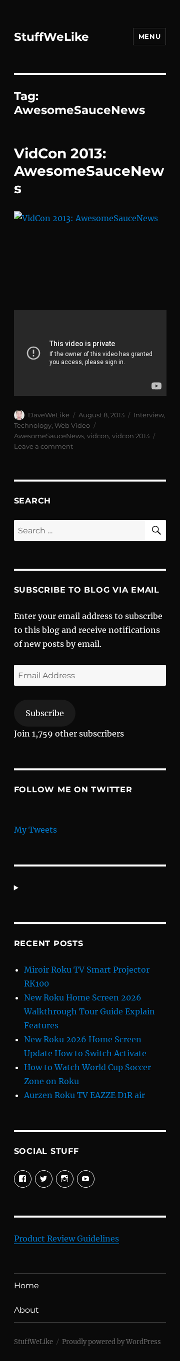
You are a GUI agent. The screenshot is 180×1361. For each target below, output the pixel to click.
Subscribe (45, 713)
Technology (33, 425)
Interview (149, 415)
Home (26, 1285)
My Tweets (35, 830)
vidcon (98, 436)
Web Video (72, 425)
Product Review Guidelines (66, 1238)
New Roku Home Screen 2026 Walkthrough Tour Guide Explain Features (89, 1011)
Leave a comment (43, 446)
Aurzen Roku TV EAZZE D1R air (84, 1095)
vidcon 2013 (131, 436)
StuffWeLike (51, 37)
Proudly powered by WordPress (111, 1342)
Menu (149, 36)
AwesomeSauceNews (49, 436)
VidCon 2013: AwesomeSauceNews (89, 171)
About (26, 1310)
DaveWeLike (49, 415)
